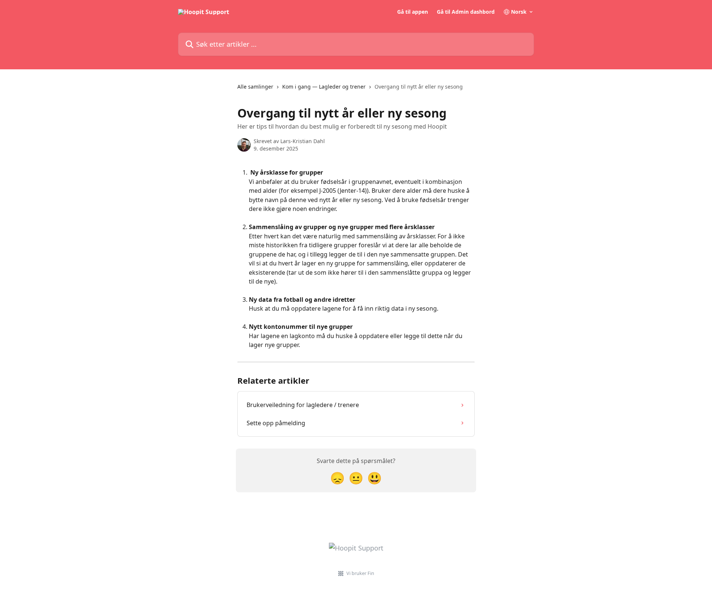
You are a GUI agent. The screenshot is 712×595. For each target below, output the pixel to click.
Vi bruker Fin (360, 573)
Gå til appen (412, 11)
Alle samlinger (255, 86)
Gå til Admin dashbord (466, 11)
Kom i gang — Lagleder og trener (324, 86)
